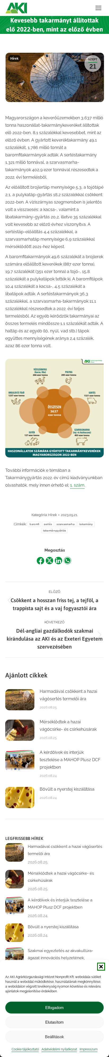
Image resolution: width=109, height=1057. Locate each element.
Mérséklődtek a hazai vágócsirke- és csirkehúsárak (68, 725)
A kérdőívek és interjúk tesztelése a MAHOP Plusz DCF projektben (70, 760)
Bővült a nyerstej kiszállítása (67, 789)
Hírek (14, 58)
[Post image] (19, 699)
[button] (101, 966)
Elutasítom (54, 1022)
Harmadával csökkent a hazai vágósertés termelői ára (68, 695)
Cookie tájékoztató (25, 1049)
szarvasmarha (66, 524)
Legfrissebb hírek (24, 838)
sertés (48, 524)
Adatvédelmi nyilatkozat (59, 1049)
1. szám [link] (77, 485)
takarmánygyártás (54, 530)
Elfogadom (54, 1007)
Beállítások (54, 1036)
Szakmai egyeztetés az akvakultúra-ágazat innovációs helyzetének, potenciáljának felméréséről (60, 957)
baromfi (34, 524)
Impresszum (89, 1049)
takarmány (86, 524)
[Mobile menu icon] (98, 8)
